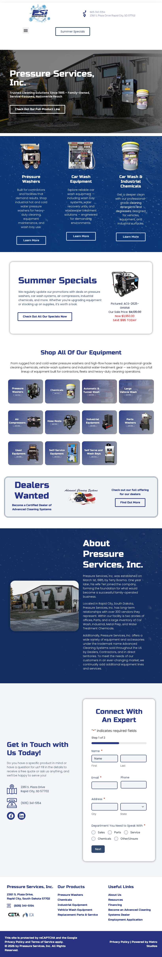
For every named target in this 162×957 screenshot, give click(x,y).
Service (135, 832)
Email (96, 777)
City (93, 813)
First (94, 765)
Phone (125, 777)
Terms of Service (42, 942)
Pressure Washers (31, 179)
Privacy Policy (14, 942)
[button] (26, 30)
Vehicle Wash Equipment (75, 910)
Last (122, 765)
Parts (117, 832)
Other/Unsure (129, 838)
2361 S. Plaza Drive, (20, 894)
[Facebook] (11, 816)
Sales (101, 832)
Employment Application (125, 919)
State (123, 813)
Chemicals (104, 838)
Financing (115, 905)
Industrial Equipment (72, 905)
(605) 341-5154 (24, 905)
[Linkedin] (21, 816)
